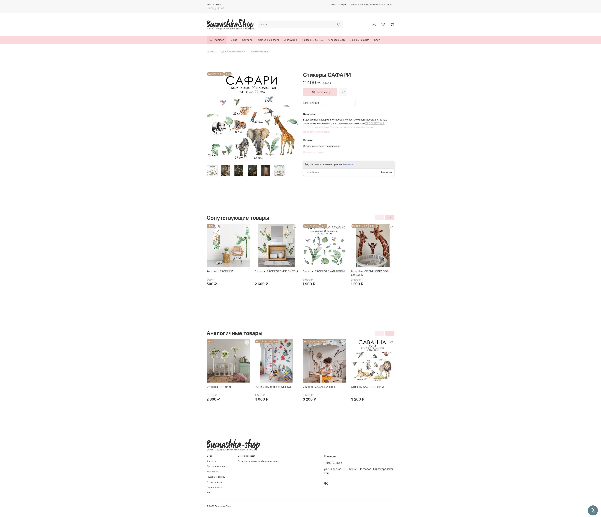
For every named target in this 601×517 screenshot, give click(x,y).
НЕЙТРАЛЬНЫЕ (260, 51)
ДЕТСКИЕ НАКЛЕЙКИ (233, 51)
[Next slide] (293, 117)
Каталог (219, 39)
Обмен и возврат (338, 4)
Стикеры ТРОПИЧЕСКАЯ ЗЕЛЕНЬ (324, 271)
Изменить (348, 164)
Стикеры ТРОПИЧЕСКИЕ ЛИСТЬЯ (276, 271)
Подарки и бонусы (312, 39)
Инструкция (290, 39)
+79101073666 (214, 4)
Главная (211, 51)
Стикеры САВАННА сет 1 (319, 386)
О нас (234, 39)
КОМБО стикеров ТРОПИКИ (273, 386)
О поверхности (336, 39)
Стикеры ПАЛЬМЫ (219, 386)
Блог (377, 39)
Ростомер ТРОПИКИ (220, 271)
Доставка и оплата (268, 39)
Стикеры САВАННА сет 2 (367, 386)
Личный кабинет (359, 39)
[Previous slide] (211, 117)
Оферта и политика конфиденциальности (370, 4)
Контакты (247, 39)
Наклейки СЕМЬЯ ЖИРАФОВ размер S (370, 273)
